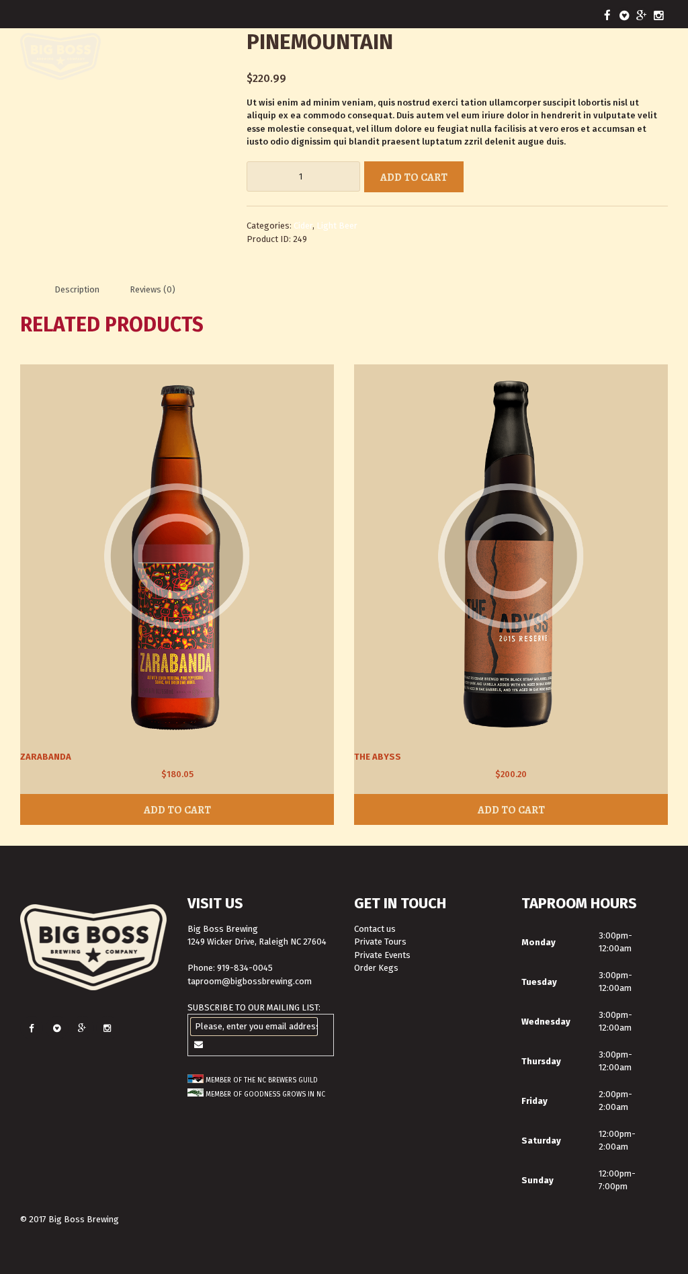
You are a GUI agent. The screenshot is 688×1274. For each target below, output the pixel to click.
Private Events (382, 955)
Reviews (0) (152, 289)
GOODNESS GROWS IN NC (284, 1094)
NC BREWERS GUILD (287, 1080)
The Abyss (377, 757)
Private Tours (380, 942)
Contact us (375, 929)
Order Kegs (376, 968)
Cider (303, 226)
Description (76, 289)
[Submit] (199, 1044)
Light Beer (336, 226)
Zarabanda (45, 757)
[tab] (77, 289)
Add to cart (413, 177)
